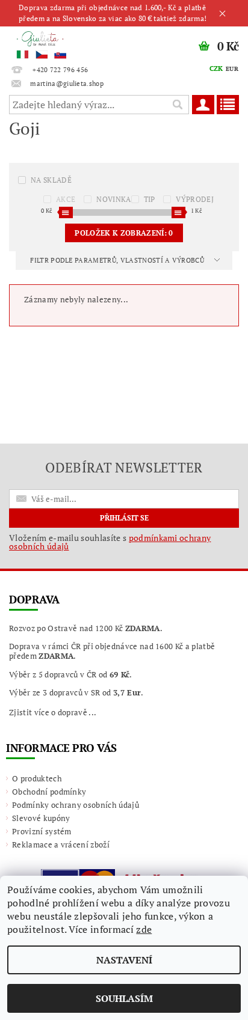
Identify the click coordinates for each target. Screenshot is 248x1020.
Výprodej (195, 199)
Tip (149, 199)
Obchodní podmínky (49, 791)
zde (144, 929)
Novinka (113, 199)
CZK (216, 68)
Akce (65, 199)
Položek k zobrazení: (124, 232)
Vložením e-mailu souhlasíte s (110, 542)
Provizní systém (42, 831)
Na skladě (51, 180)
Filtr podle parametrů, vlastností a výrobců (118, 260)
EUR (232, 69)
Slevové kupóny (41, 818)
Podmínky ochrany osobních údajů (75, 804)
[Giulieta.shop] (62, 42)
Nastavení (124, 960)
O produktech (37, 778)
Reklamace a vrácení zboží (61, 844)
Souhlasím (124, 998)
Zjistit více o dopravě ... (52, 712)
